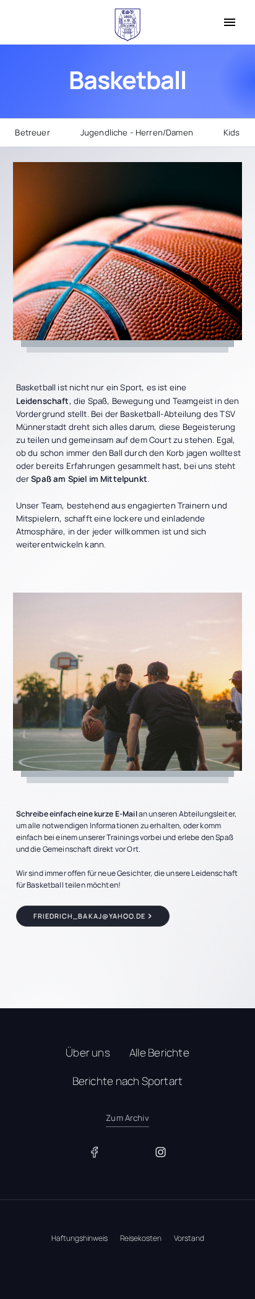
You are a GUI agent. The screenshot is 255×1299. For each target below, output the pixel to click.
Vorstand (189, 1238)
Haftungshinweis (79, 1238)
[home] (127, 25)
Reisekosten (141, 1238)
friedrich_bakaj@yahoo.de (89, 915)
